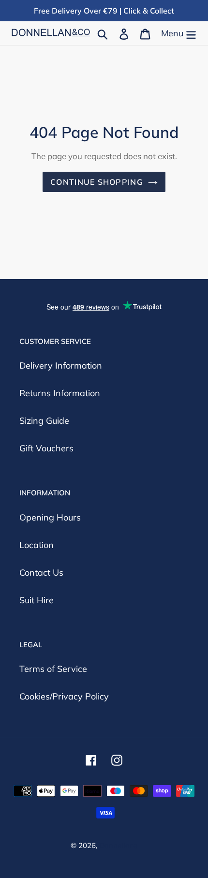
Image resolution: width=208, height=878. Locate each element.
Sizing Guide (44, 420)
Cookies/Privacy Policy (64, 696)
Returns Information (59, 393)
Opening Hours (50, 517)
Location (36, 545)
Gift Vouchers (46, 448)
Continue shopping (96, 182)
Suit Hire (36, 600)
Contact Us (41, 572)
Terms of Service (53, 668)
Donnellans (118, 845)
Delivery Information (60, 365)
